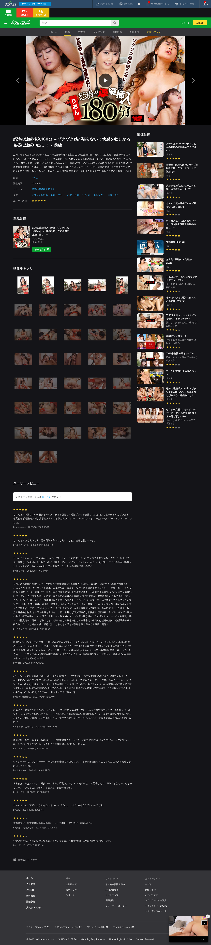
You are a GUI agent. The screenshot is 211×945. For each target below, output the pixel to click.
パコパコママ (151, 895)
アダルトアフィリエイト (66, 927)
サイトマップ (112, 895)
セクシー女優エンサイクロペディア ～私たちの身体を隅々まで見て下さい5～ (181, 413)
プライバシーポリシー (116, 905)
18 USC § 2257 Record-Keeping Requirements (81, 939)
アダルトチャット (121, 927)
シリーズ (70, 895)
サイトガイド (112, 878)
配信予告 (134, 31)
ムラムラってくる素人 (155, 900)
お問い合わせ (112, 889)
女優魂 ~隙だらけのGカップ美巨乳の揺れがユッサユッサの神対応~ (182, 168)
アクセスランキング (36, 927)
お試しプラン (154, 31)
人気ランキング (33, 907)
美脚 (110, 195)
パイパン (86, 195)
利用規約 (110, 900)
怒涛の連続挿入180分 (43, 189)
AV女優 (81, 31)
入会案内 (200, 22)
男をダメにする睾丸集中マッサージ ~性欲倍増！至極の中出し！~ (181, 224)
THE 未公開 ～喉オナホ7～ (180, 353)
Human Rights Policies (120, 939)
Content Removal (145, 939)
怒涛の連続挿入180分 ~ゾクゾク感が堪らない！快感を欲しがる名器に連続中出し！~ (50, 231)
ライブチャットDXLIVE (156, 905)
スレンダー (99, 195)
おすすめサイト (152, 878)
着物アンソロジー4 (176, 336)
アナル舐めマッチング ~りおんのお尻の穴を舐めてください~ (181, 147)
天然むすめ (150, 889)
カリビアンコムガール (155, 911)
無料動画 (117, 31)
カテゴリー (71, 889)
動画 (67, 31)
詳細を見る (40, 249)
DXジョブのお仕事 (96, 927)
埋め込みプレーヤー (27, 859)
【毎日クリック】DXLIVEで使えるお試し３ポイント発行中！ (36, 4)
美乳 (52, 195)
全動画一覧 (71, 884)
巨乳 (77, 195)
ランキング (99, 31)
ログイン (185, 22)
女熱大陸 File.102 (175, 241)
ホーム (53, 31)
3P (116, 195)
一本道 (148, 884)
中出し (61, 195)
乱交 (69, 195)
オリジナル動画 (40, 195)
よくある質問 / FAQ (115, 884)
